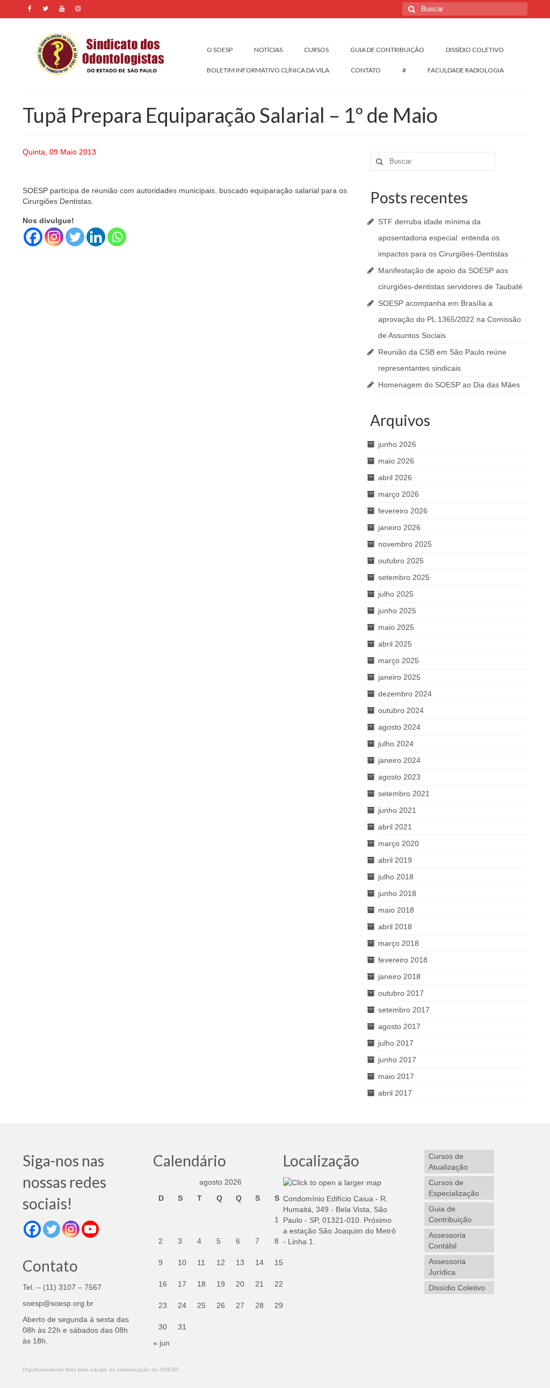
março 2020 (398, 843)
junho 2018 (397, 893)
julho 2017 (396, 1043)
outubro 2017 (401, 993)
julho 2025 (396, 594)
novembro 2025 (405, 544)
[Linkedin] (95, 236)
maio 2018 (396, 910)
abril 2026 (395, 477)
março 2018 (398, 943)
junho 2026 (397, 444)
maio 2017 (396, 1076)
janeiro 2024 (399, 760)
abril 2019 (395, 860)
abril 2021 (395, 826)
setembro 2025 (404, 577)
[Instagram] (54, 236)
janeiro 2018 (399, 976)
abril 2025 (395, 644)
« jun (161, 1343)
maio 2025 (396, 627)
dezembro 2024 (405, 693)
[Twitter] (75, 236)
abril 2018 (395, 926)
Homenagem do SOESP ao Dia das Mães (449, 384)
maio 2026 (396, 461)
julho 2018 (396, 876)
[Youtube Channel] (90, 1229)
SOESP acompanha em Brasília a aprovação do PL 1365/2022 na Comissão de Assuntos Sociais (449, 319)
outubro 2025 (401, 560)
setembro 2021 (404, 793)
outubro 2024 (401, 710)
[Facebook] (33, 236)
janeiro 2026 (399, 527)
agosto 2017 (399, 1026)
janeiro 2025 (399, 677)
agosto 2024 (399, 727)
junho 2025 (397, 610)
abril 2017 (395, 1093)
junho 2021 (397, 810)
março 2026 (398, 494)
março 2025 (398, 660)
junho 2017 (397, 1059)
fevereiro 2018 (403, 960)
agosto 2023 (399, 777)
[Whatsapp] (116, 236)
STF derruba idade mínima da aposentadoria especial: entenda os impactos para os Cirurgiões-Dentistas (443, 237)
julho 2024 (396, 743)
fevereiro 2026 (403, 510)
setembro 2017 (404, 1009)
